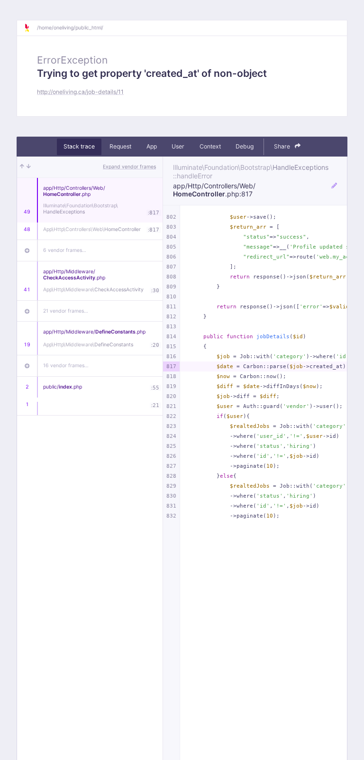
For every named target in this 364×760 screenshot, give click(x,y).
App (151, 146)
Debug (245, 146)
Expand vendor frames (129, 167)
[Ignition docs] (30, 28)
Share (282, 146)
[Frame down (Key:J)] (28, 167)
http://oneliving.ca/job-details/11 (80, 91)
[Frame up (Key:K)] (22, 167)
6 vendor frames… (64, 250)
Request (120, 146)
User (178, 146)
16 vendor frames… (66, 365)
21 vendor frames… (65, 311)
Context (210, 146)
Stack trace (79, 146)
